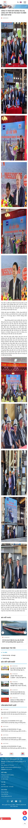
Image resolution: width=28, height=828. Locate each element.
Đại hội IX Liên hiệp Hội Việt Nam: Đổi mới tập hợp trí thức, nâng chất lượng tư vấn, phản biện (18, 669)
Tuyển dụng (6, 658)
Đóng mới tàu (4, 792)
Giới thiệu (4, 772)
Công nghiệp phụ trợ (6, 796)
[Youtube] (16, 801)
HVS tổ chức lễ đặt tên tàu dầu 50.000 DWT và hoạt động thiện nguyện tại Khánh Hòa (18, 693)
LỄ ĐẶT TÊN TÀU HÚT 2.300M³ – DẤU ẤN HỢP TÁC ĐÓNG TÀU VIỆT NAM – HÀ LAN (18, 677)
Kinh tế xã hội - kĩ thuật (9, 655)
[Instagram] (20, 801)
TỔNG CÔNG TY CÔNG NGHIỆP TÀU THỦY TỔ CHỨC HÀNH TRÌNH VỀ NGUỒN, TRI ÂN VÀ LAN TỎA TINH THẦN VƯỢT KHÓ (18, 684)
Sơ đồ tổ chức (4, 779)
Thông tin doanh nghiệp (7, 775)
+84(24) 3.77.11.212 (8, 765)
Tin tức (3, 782)
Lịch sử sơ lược (5, 777)
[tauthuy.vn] (23, 754)
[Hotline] (25, 813)
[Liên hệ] (25, 818)
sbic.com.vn (9, 769)
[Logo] (5, 2)
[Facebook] (7, 801)
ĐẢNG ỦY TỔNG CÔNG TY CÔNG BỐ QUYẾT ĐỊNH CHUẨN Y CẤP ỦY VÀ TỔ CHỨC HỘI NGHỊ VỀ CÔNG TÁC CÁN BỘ (13, 641)
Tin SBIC (5, 652)
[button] (2, 632)
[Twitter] (11, 801)
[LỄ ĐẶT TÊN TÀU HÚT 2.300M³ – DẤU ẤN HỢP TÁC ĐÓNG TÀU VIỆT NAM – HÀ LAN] (5, 676)
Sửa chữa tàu (4, 794)
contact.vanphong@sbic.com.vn (13, 767)
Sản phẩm (4, 789)
